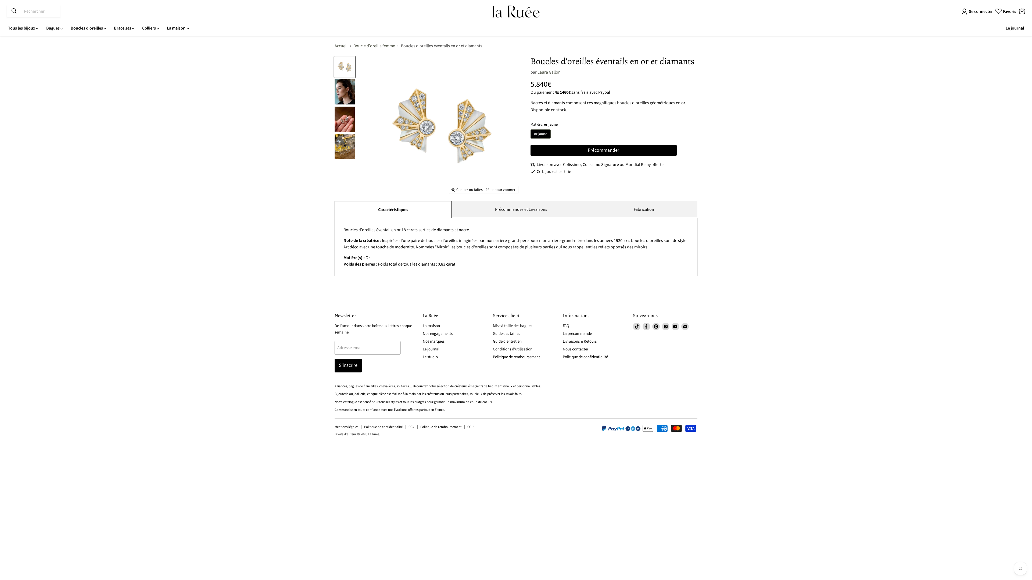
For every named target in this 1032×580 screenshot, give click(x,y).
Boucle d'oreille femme (374, 46)
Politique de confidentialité (585, 357)
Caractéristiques (393, 210)
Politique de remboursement (516, 357)
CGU (470, 427)
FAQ (566, 326)
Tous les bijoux (22, 28)
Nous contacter (575, 349)
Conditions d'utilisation (512, 349)
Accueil (341, 46)
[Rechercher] (14, 11)
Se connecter (981, 12)
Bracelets (123, 28)
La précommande (577, 333)
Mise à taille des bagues (512, 326)
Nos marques (434, 341)
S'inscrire (348, 365)
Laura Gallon (549, 72)
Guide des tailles (506, 333)
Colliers (149, 28)
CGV (411, 427)
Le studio (430, 357)
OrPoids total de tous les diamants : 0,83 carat (514, 247)
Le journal (1015, 28)
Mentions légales (346, 427)
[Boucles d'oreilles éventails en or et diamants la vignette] (344, 67)
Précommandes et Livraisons (521, 209)
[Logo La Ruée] (516, 11)
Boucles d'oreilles (87, 28)
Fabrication (644, 209)
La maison (176, 28)
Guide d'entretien (507, 341)
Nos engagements (438, 333)
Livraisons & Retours (580, 341)
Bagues (53, 28)
